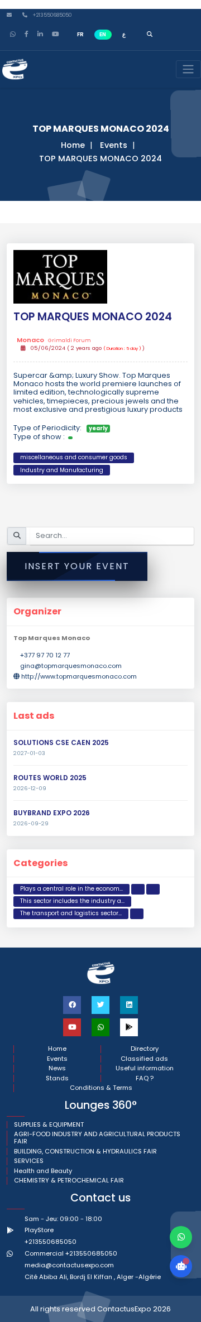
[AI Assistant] (181, 1266)
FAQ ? (145, 1078)
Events (113, 145)
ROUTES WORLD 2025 (50, 777)
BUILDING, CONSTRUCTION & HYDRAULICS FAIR (85, 1151)
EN (102, 34)
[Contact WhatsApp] (181, 1237)
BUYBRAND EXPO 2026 (51, 813)
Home (73, 145)
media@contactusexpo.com (69, 1265)
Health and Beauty (43, 1171)
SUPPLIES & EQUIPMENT (49, 1124)
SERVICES (29, 1161)
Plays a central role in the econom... (71, 888)
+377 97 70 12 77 (45, 655)
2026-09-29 (31, 823)
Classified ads (144, 1059)
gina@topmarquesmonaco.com (71, 665)
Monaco (53, 340)
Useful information (145, 1068)
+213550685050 (51, 15)
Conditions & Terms (101, 1088)
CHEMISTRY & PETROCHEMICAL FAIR (69, 1180)
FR (80, 34)
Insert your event (77, 566)
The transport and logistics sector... (71, 913)
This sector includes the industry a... (72, 901)
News (57, 1068)
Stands (57, 1078)
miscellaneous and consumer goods (73, 457)
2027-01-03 (29, 753)
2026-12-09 (29, 788)
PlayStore (39, 1229)
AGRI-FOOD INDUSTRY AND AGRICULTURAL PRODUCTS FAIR (97, 1138)
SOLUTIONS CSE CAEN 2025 (61, 742)
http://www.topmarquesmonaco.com (79, 676)
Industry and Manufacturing (61, 470)
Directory (145, 1048)
